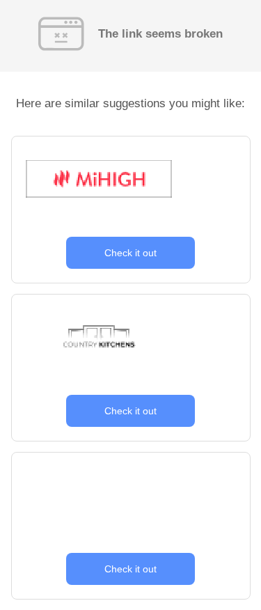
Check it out (130, 252)
